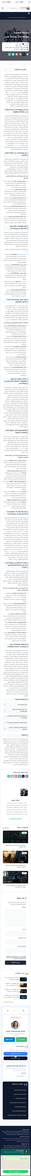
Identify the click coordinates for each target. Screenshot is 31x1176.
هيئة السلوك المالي (10, 357)
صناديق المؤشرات (15, 597)
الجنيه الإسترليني (12, 551)
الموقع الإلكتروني (21, 946)
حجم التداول (7, 189)
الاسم (24, 929)
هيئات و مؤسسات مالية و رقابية (13, 47)
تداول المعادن (19, 491)
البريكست (25, 549)
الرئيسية (28, 17)
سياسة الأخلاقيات (19, 1138)
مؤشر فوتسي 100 (21, 254)
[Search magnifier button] (2, 8)
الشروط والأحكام (20, 1141)
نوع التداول (23, 1073)
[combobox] (15, 1076)
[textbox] (15, 1076)
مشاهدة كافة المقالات (15, 819)
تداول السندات (17, 145)
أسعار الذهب (21, 448)
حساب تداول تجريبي (15, 1058)
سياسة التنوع (26, 1138)
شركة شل (23, 281)
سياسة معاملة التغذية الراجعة (22, 1140)
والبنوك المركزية (8, 506)
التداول (25, 47)
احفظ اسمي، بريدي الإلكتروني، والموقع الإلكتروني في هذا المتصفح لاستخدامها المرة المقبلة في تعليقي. (16, 957)
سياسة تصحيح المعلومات (8, 1138)
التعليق (24, 907)
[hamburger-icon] (29, 14)
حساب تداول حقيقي (15, 1053)
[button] (27, 54)
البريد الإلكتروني (21, 938)
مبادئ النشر (12, 1140)
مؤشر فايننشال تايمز (13, 92)
